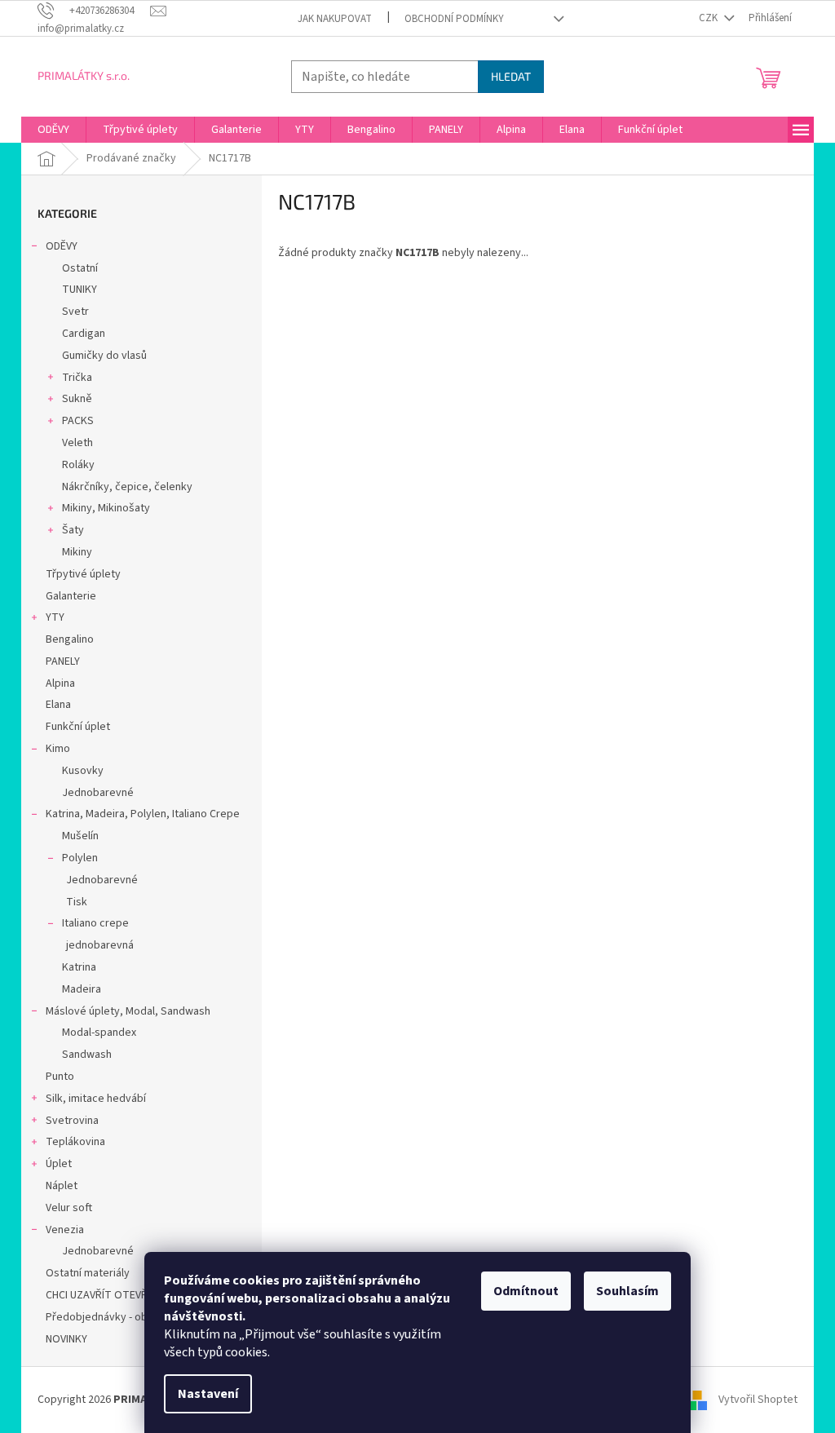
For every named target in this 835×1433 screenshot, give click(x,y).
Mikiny (77, 552)
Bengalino (70, 639)
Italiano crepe (95, 923)
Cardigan (83, 333)
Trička (77, 377)
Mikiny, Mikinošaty (106, 508)
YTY (55, 617)
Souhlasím (627, 1291)
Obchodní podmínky (454, 18)
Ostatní (80, 268)
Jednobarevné (98, 793)
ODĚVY (61, 246)
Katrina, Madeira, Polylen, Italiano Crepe (143, 814)
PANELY (63, 661)
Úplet (59, 1164)
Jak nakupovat (335, 18)
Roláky (78, 465)
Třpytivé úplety (83, 574)
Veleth (77, 443)
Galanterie (71, 596)
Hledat (511, 76)
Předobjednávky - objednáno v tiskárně (141, 1317)
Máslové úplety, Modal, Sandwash (128, 1011)
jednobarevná (100, 945)
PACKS (78, 421)
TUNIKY (79, 289)
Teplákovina (75, 1142)
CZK (709, 18)
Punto (60, 1076)
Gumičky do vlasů (104, 355)
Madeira (81, 989)
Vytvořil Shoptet (757, 1399)
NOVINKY (66, 1339)
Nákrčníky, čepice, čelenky (127, 487)
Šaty (73, 530)
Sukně (77, 399)
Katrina (79, 967)
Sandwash (87, 1054)
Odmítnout (526, 1291)
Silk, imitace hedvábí (96, 1098)
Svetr (75, 311)
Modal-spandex (99, 1032)
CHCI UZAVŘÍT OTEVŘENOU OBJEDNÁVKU (143, 1295)
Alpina (60, 683)
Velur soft (69, 1208)
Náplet (61, 1186)
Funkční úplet (78, 727)
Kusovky (83, 771)
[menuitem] (53, 130)
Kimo (58, 749)
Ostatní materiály (88, 1273)
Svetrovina (72, 1120)
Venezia (65, 1230)
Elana (58, 705)
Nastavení (208, 1394)
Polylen (80, 858)
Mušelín (80, 836)
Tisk (76, 902)
